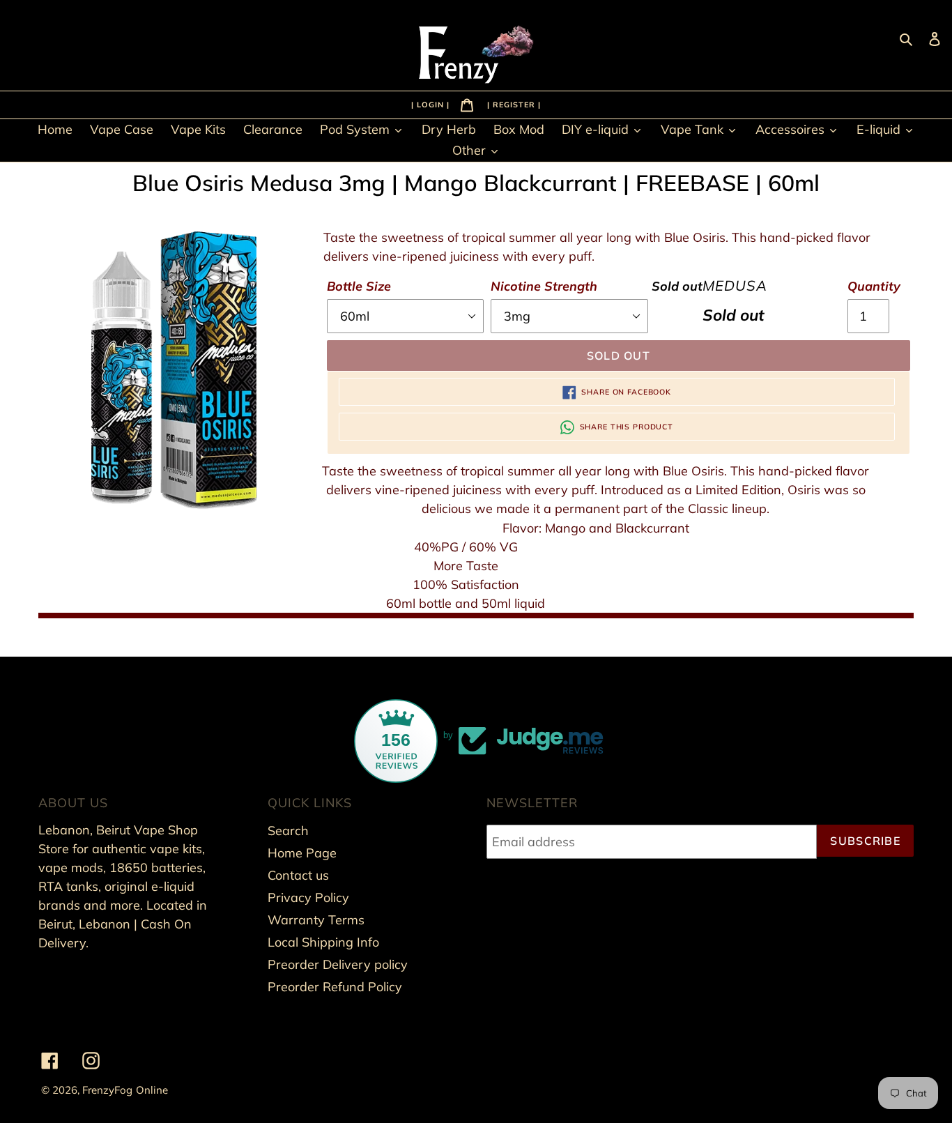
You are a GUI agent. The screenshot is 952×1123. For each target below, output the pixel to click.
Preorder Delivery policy (338, 964)
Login (432, 104)
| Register (512, 104)
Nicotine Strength (544, 286)
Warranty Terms (316, 920)
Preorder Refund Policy (335, 987)
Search (288, 831)
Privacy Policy (308, 897)
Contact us (298, 875)
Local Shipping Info (323, 942)
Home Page (302, 853)
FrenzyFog (107, 1090)
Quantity (873, 286)
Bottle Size (359, 286)
